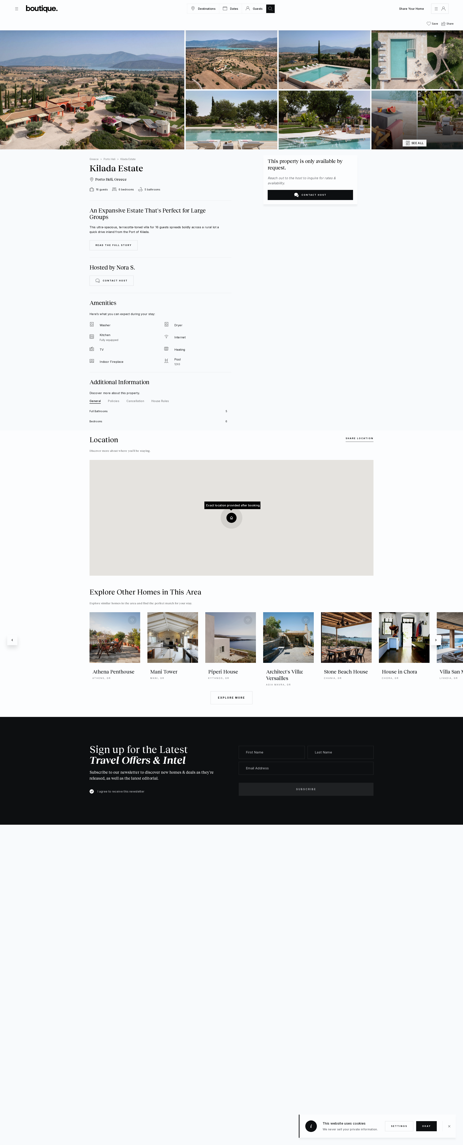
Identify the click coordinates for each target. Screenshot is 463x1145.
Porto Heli (109, 159)
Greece (94, 159)
